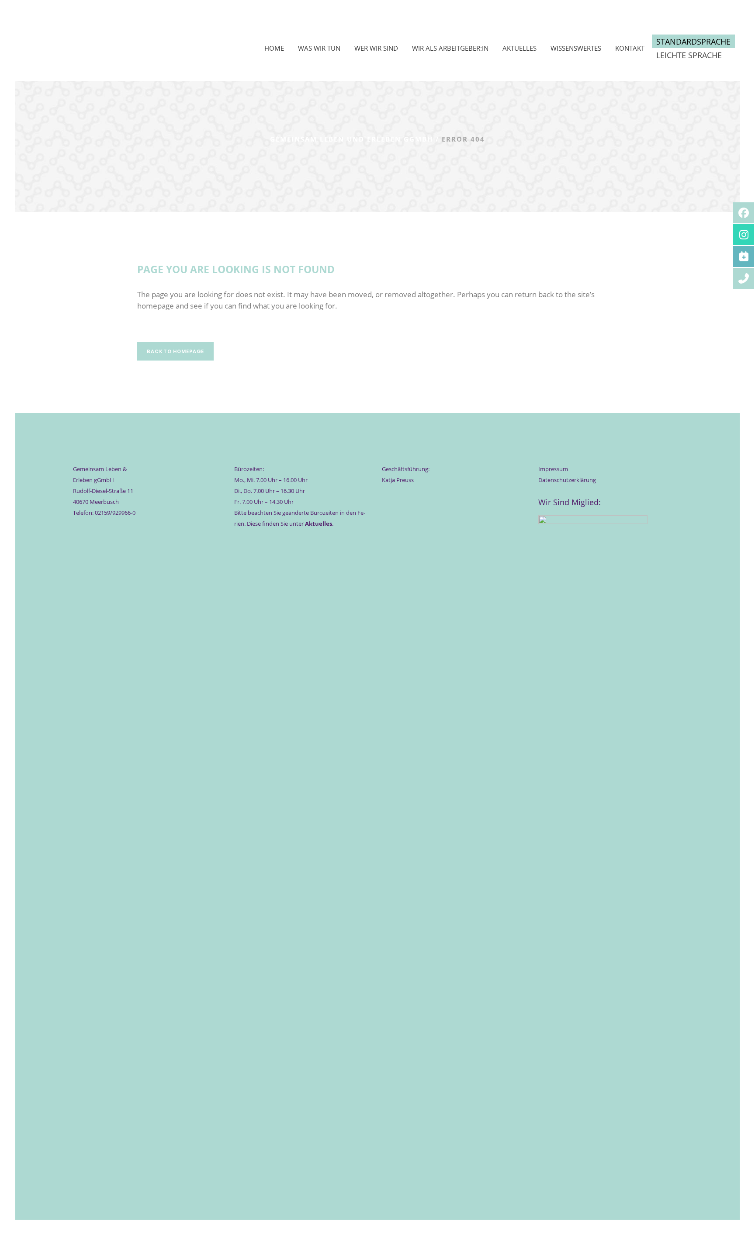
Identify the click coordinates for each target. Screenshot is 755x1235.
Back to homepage (175, 351)
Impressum (553, 469)
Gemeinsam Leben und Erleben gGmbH (351, 139)
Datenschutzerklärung (567, 480)
